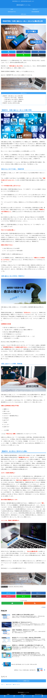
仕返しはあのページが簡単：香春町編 (13, 101)
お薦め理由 (11, 586)
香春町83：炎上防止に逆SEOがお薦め (11, 103)
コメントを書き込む (23, 681)
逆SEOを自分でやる (39, 694)
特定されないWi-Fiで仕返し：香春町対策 (14, 97)
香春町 (21, 586)
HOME (8, 694)
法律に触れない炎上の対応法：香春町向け (14, 99)
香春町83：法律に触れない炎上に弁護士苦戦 (13, 95)
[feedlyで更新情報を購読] (12, 603)
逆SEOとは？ (23, 694)
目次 (22, 93)
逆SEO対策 (17, 586)
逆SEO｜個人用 (4, 586)
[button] (44, 336)
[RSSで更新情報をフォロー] (35, 603)
